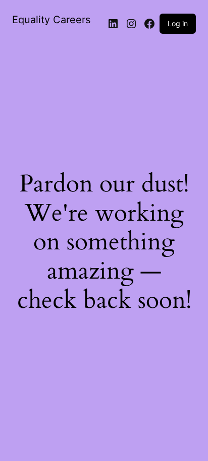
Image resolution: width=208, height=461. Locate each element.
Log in (178, 23)
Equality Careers (51, 20)
